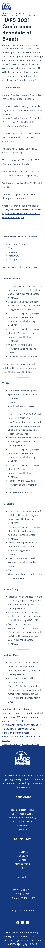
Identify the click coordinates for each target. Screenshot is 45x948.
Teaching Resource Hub (22, 809)
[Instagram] (27, 922)
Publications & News (22, 821)
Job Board (22, 855)
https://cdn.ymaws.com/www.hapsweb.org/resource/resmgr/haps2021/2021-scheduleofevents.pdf (22, 213)
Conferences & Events (22, 813)
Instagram (13, 255)
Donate (22, 859)
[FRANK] (3, 13)
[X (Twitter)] (22, 922)
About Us (22, 829)
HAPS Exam (22, 825)
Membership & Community (22, 817)
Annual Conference (20, 46)
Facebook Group (16, 244)
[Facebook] (17, 922)
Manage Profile (22, 863)
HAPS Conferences (34, 46)
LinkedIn (12, 259)
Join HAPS (23, 851)
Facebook (13, 251)
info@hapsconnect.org (22, 910)
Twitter (12, 248)
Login (22, 867)
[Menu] (41, 6)
